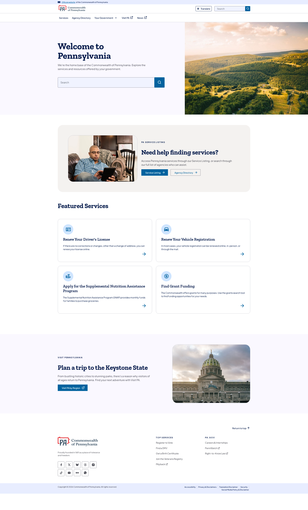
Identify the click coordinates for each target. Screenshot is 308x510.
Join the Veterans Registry (169, 459)
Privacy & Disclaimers (207, 487)
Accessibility (190, 487)
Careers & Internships (216, 442)
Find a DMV (161, 448)
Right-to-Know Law (215, 453)
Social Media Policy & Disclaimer (235, 490)
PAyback (160, 464)
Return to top (239, 428)
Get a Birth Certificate (167, 453)
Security (244, 487)
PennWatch (211, 448)
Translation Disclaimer (228, 487)
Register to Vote (164, 442)
